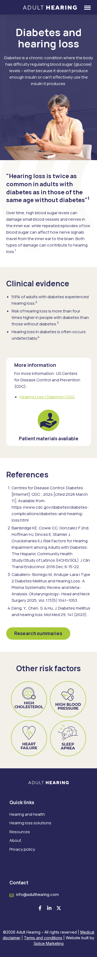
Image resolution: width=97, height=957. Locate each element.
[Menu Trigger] (84, 7)
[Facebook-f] (39, 908)
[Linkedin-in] (49, 908)
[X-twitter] (58, 908)
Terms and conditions (43, 937)
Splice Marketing (49, 943)
